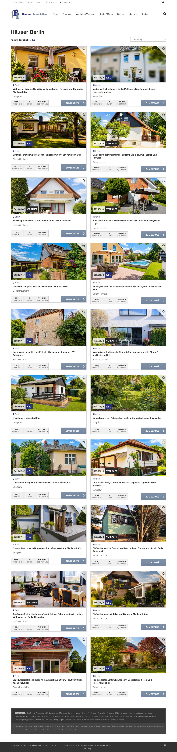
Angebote (67, 14)
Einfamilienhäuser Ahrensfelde (68, 730)
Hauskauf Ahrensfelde (155, 726)
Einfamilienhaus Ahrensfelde (45, 730)
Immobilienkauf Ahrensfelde (24, 730)
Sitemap (87, 748)
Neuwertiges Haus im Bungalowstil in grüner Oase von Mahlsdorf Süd (47, 548)
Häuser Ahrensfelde (88, 726)
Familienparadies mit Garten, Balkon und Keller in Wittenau (42, 221)
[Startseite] (29, 14)
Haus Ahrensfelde (73, 726)
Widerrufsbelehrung (90, 745)
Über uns (133, 14)
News (55, 14)
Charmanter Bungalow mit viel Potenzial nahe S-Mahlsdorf (41, 482)
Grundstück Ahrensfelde (42, 726)
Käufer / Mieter (106, 14)
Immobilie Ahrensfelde (119, 726)
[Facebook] (159, 2)
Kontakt (144, 14)
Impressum (69, 745)
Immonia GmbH (49, 745)
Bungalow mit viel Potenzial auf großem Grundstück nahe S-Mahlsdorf (127, 418)
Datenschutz (105, 745)
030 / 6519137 (19, 2)
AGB (77, 745)
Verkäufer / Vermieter (85, 14)
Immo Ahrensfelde (58, 726)
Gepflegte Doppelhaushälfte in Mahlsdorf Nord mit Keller (40, 286)
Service (120, 14)
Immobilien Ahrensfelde (137, 726)
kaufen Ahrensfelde (103, 726)
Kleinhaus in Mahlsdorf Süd (26, 418)
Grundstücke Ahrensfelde (23, 726)
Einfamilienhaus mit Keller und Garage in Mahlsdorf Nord (120, 614)
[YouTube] (163, 2)
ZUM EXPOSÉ (73, 103)
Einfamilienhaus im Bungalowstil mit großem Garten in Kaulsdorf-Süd (47, 155)
